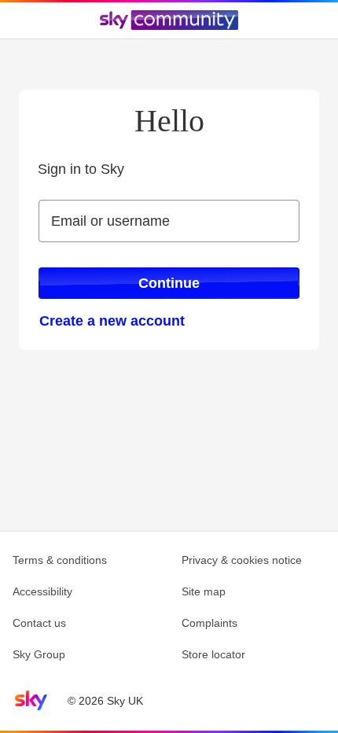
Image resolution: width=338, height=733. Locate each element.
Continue (169, 283)
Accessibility (42, 591)
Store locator (213, 654)
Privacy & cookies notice (242, 560)
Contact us (39, 623)
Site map (204, 591)
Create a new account (112, 321)
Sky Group (39, 654)
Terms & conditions (60, 560)
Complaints (209, 623)
